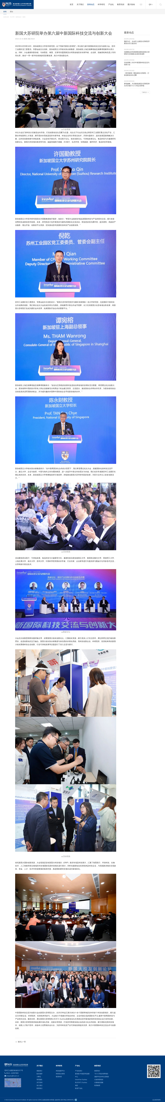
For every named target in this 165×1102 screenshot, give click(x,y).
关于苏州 (39, 1082)
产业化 (111, 4)
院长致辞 (39, 1074)
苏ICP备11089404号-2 (68, 1100)
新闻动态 (90, 4)
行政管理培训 (98, 1079)
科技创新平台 (60, 1071)
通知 (11, 11)
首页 (71, 4)
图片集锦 (131, 4)
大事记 (39, 1076)
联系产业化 (78, 1088)
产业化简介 (78, 1071)
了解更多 (144, 92)
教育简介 (97, 1071)
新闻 (5, 11)
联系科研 (59, 1076)
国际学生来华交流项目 (101, 1076)
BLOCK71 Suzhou (81, 1082)
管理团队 (39, 1079)
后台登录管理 (156, 1100)
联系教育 (97, 1085)
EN (152, 4)
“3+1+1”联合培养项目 (101, 1074)
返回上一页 (21, 1042)
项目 (76, 1085)
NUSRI (12, 17)
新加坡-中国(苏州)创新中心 (82, 1075)
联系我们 (39, 1088)
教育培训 (120, 4)
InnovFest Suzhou (81, 1079)
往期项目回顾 (98, 1082)
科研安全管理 (60, 1074)
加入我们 (39, 1085)
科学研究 (101, 4)
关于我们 (80, 4)
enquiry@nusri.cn (13, 1076)
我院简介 (39, 1071)
